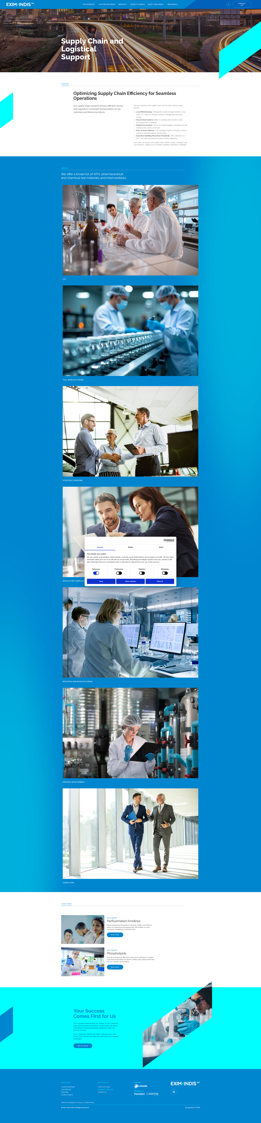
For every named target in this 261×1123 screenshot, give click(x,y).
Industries (64, 1092)
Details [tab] (130, 547)
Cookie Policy (89, 1103)
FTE (64, 279)
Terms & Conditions (68, 1103)
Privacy (80, 1103)
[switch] (119, 573)
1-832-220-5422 (104, 1087)
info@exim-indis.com (105, 1089)
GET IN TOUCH (82, 1046)
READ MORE (115, 935)
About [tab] (161, 547)
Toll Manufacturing (73, 380)
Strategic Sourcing (73, 480)
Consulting (68, 883)
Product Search (67, 1095)
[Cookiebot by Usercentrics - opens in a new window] (165, 540)
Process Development (74, 782)
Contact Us (242, 4)
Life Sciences (66, 1089)
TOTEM (197, 1107)
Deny (101, 581)
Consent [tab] (100, 547)
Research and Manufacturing (78, 682)
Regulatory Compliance (75, 581)
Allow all (160, 581)
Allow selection (130, 581)
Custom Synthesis (68, 1087)
